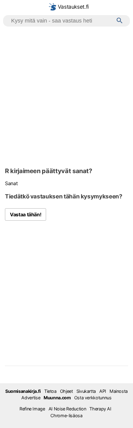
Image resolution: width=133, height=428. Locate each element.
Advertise (30, 397)
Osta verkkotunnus (93, 397)
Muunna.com (57, 397)
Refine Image (32, 408)
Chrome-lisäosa (66, 415)
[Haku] (119, 21)
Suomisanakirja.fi (23, 391)
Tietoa (50, 391)
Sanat (11, 183)
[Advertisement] (66, 96)
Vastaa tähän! (25, 214)
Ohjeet (66, 391)
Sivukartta (86, 391)
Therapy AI (100, 408)
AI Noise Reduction (67, 408)
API (102, 391)
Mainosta (118, 391)
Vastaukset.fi (72, 7)
